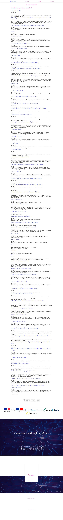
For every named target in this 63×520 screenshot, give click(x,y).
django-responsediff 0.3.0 (18, 321)
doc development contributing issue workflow (24, 96)
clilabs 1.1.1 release (16, 136)
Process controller (16, 129)
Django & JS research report (19, 48)
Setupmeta (14, 83)
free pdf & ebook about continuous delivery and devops (27, 25)
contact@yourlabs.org (32, 509)
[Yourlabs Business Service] (12, 1)
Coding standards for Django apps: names (23, 371)
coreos (13, 31)
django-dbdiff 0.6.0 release (19, 314)
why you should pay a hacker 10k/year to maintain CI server (28, 108)
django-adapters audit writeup (20, 261)
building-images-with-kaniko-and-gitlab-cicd (24, 122)
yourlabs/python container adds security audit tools (26, 68)
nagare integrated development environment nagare (26, 178)
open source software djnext (19, 204)
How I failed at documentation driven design (24, 274)
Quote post (14, 143)
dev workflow (15, 233)
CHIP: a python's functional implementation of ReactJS (27, 184)
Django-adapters (16, 255)
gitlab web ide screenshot (18, 211)
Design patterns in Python (18, 357)
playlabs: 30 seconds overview (20, 157)
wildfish (13, 250)
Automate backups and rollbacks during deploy (25, 62)
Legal (38, 491)
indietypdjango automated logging (21, 216)
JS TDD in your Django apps (19, 281)
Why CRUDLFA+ (16, 10)
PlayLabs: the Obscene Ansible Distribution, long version (27, 164)
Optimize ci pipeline (17, 90)
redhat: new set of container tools (20, 43)
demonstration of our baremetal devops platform (25, 192)
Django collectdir (16, 171)
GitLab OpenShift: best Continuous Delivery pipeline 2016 (27, 301)
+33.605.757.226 (31, 498)
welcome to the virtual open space (21, 268)
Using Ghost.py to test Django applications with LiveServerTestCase (30, 336)
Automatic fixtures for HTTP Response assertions (25, 328)
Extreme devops (16, 149)
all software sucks (16, 199)
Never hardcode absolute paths (20, 363)
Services (27, 1)
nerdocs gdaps (15, 55)
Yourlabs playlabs (16, 36)
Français (52, 1)
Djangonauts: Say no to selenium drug (22, 293)
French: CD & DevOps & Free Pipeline (22, 308)
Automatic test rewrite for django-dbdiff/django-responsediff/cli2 (30, 76)
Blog (40, 1)
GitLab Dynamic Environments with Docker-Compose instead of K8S (31, 18)
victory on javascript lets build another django (24, 288)
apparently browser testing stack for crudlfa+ (24, 227)
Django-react (15, 239)
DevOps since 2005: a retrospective (21, 114)
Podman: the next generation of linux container (24, 103)
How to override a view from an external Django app (26, 378)
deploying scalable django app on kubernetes (24, 222)
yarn (12, 244)
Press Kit (25, 491)
